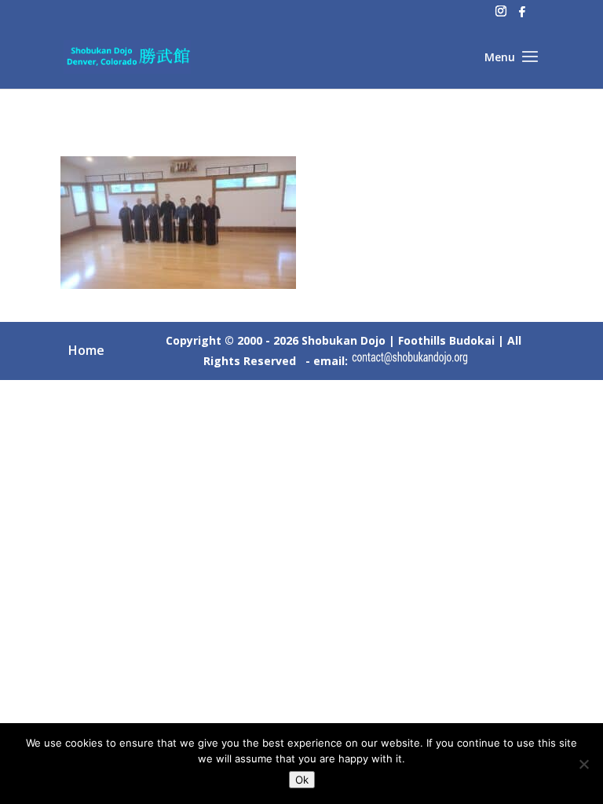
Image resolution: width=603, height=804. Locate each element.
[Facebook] (522, 16)
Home (86, 350)
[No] (583, 764)
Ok (302, 779)
